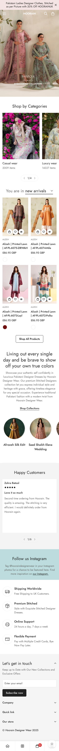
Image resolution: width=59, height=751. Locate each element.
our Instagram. (41, 574)
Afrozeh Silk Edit (14, 445)
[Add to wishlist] (15, 232)
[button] (53, 13)
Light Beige (33, 327)
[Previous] (24, 178)
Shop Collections (29, 408)
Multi (5, 260)
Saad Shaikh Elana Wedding (40, 447)
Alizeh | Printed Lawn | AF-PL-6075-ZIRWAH (15, 246)
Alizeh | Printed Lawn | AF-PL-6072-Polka (43, 313)
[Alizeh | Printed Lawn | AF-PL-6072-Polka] (44, 284)
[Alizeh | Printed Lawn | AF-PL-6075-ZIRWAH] (15, 217)
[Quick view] (21, 232)
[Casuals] (20, 136)
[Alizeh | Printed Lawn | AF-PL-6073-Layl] (15, 284)
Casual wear (9, 163)
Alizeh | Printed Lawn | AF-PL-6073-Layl (14, 313)
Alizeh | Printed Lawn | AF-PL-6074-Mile (43, 246)
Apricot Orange (33, 260)
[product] (8, 746)
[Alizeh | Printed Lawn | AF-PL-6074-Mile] (44, 217)
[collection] (14, 428)
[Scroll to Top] (53, 733)
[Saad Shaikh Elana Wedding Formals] (40, 428)
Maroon (5, 327)
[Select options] (9, 232)
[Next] (34, 178)
